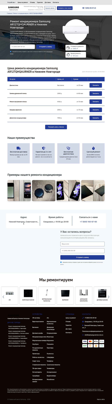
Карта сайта (101, 399)
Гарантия (40, 2)
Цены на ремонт (23, 2)
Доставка (48, 2)
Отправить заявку (45, 47)
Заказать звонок (50, 8)
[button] (3, 297)
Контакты (56, 2)
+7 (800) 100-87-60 (88, 222)
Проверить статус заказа (65, 8)
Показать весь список (56, 127)
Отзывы (32, 2)
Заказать (96, 85)
